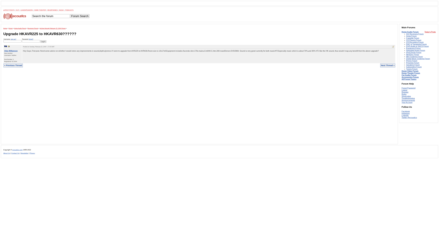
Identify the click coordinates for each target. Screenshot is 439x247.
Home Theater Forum (411, 73)
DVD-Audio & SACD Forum (417, 46)
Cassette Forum (412, 38)
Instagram (406, 113)
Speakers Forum (413, 65)
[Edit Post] (393, 47)
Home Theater (40, 10)
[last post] (6, 46)
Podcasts (69, 10)
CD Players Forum (413, 40)
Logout (404, 90)
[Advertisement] (72, 107)
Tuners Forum (412, 69)
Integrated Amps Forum (415, 50)
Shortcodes (406, 96)
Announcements (408, 100)
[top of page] (5, 46)
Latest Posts (9, 10)
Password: (27, 39)
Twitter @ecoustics (409, 118)
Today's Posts (430, 32)
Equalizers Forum (413, 48)
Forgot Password (408, 88)
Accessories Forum (410, 77)
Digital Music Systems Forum (418, 59)
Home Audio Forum (410, 32)
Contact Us (15, 153)
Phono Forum (411, 61)
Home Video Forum (410, 71)
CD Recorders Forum (415, 42)
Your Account (407, 102)
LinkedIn (405, 116)
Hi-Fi (17, 10)
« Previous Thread (13, 65)
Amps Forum (411, 36)
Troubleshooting (408, 98)
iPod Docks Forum (413, 53)
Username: (10, 39)
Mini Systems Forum (414, 57)
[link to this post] (9, 46)
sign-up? (13, 39)
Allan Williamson (11, 51)
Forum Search (79, 16)
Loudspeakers (27, 10)
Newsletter (24, 153)
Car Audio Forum (409, 75)
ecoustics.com (17, 150)
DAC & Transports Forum (416, 44)
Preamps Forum (412, 63)
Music (61, 10)
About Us (6, 153)
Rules (404, 94)
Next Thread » (388, 65)
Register (405, 92)
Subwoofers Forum (414, 67)
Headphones (52, 10)
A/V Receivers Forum (415, 34)
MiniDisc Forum (412, 55)
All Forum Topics (409, 79)
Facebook (406, 111)
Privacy (32, 153)
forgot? (31, 39)
